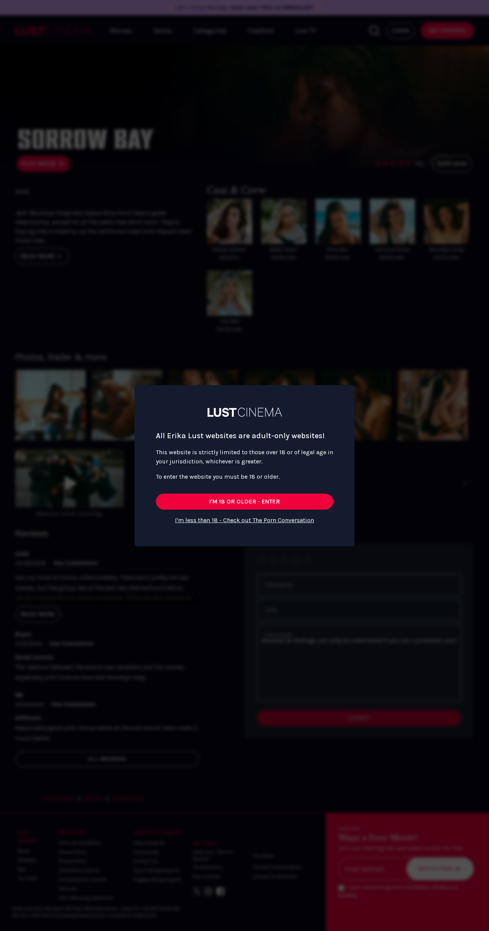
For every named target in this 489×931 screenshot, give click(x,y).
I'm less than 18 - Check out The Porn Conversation (244, 520)
